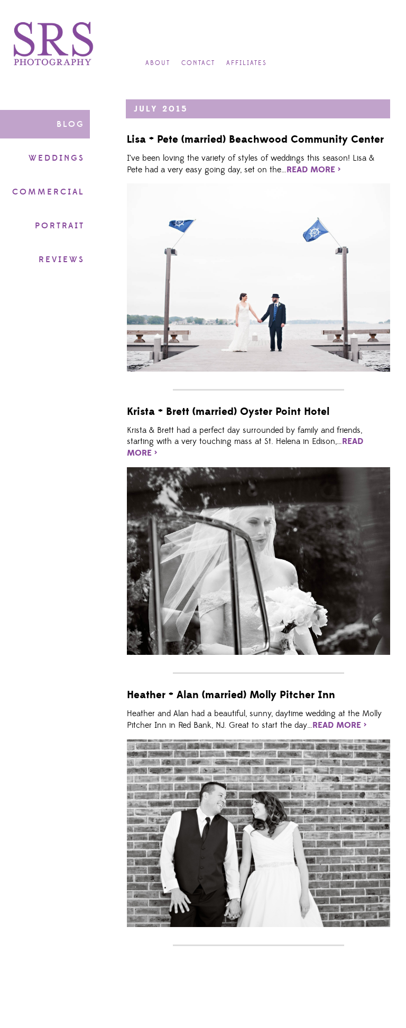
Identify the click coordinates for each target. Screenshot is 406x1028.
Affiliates (246, 63)
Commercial (48, 192)
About (157, 63)
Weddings (57, 158)
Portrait (60, 225)
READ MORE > (313, 169)
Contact (198, 63)
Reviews (62, 259)
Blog (71, 124)
